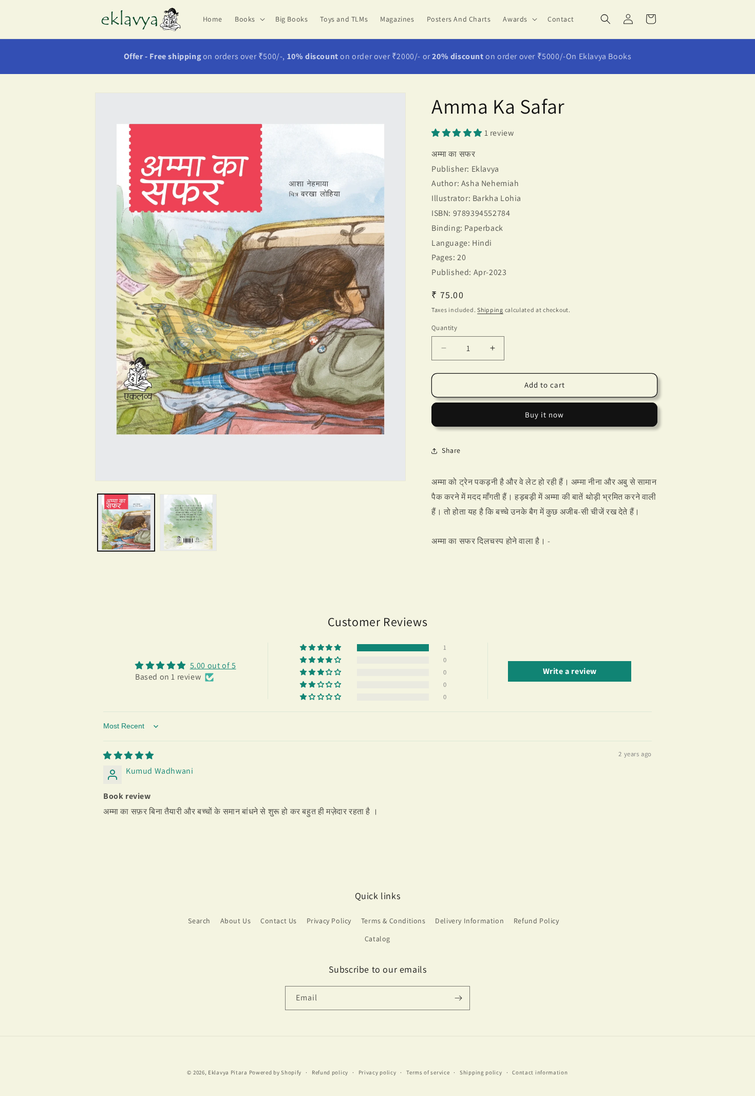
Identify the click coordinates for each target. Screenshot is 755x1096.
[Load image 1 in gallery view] (126, 522)
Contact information (540, 1072)
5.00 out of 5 (213, 665)
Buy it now (544, 414)
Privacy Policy (329, 920)
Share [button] (451, 450)
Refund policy (330, 1072)
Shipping (490, 310)
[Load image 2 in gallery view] (188, 522)
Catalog (377, 938)
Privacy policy (377, 1072)
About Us (235, 920)
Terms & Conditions (393, 920)
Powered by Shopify (275, 1072)
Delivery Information (469, 920)
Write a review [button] (570, 670)
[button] (249, 19)
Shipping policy (481, 1072)
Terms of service (427, 1072)
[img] (128, 755)
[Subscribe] (458, 998)
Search (199, 920)
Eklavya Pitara (228, 1072)
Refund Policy (536, 920)
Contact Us (278, 920)
